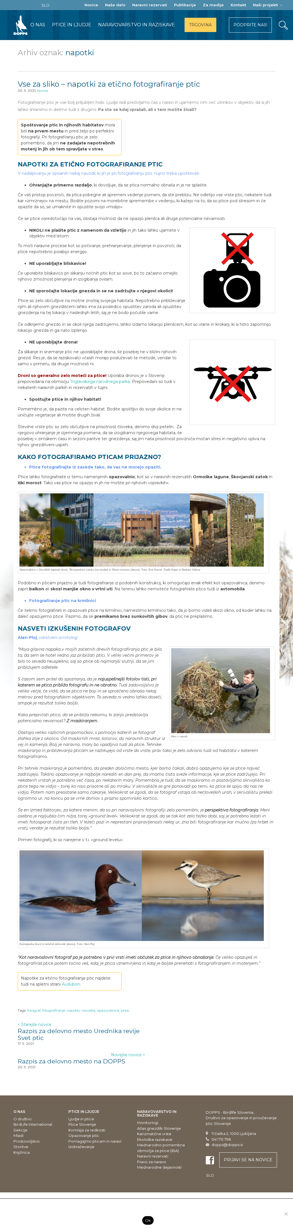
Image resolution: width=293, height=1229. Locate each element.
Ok (148, 1220)
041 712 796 (221, 1139)
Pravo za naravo (151, 1161)
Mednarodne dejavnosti (159, 1167)
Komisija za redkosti (86, 1130)
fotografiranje (53, 1010)
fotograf (34, 1010)
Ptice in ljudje (71, 24)
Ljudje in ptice (81, 1119)
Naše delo (115, 5)
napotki (73, 1010)
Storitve (20, 1146)
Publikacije (185, 5)
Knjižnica (21, 1152)
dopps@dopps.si (227, 1144)
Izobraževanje (81, 1146)
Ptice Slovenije (82, 1124)
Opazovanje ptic (83, 1135)
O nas (37, 24)
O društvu (22, 1119)
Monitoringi (147, 1122)
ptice (125, 1010)
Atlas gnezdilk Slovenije (159, 1128)
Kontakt (238, 5)
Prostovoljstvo (26, 1141)
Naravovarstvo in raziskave (136, 24)
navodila (88, 1010)
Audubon (71, 984)
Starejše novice (35, 1024)
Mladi (18, 1135)
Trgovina (200, 24)
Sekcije (20, 1130)
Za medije (213, 5)
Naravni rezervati (149, 5)
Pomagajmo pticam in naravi (94, 1141)
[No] (286, 1214)
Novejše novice (128, 1054)
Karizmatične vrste (154, 1133)
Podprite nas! (250, 24)
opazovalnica (108, 1010)
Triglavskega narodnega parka (100, 381)
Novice (91, 5)
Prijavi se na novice (248, 1159)
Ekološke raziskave (154, 1139)
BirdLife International (32, 1124)
